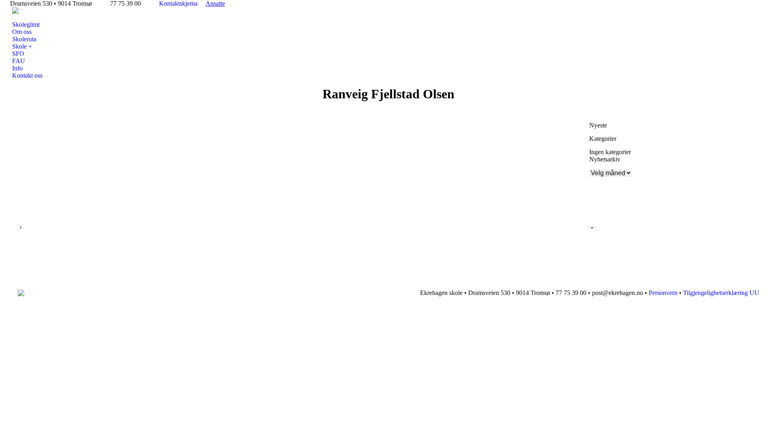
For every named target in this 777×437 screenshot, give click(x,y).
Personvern (663, 292)
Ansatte (215, 3)
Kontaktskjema (178, 3)
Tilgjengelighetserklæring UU (721, 292)
